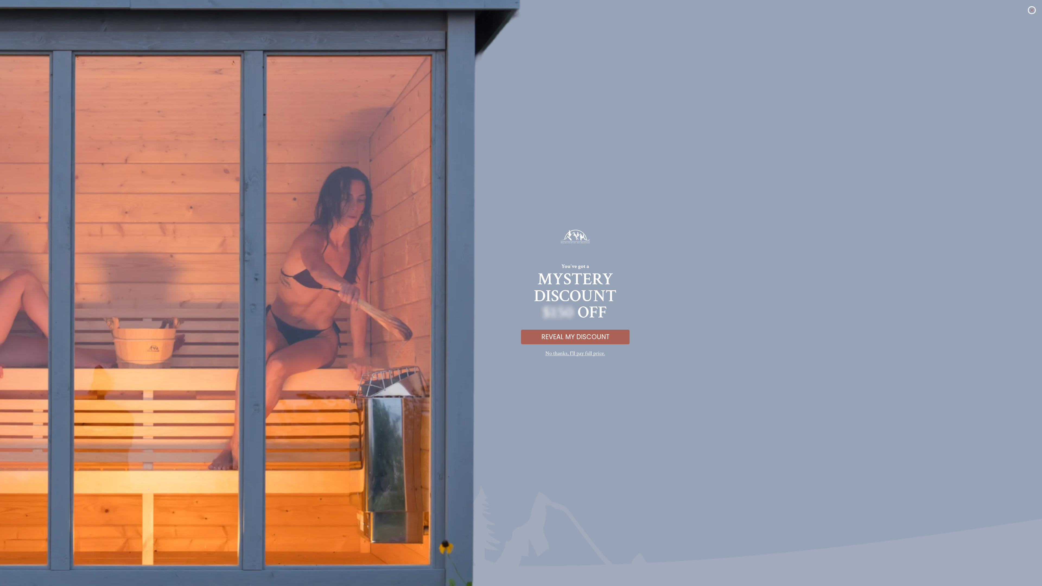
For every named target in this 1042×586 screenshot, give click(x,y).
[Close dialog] (1031, 10)
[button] (575, 353)
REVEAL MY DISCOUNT (575, 336)
